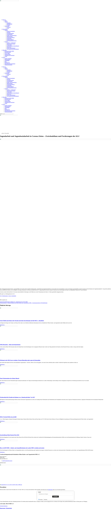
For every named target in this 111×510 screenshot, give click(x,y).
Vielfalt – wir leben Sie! (11, 42)
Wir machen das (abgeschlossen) (13, 49)
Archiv (6, 56)
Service (3, 57)
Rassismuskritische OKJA (11, 40)
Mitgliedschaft (9, 23)
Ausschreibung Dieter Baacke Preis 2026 (9, 435)
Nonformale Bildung (11, 37)
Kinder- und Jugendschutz (12, 35)
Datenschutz (50, 489)
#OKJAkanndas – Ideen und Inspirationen (10, 344)
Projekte (6, 41)
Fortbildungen (7, 62)
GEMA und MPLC (8, 58)
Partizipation (9, 38)
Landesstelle (7, 26)
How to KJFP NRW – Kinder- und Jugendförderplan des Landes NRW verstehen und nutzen (22, 448)
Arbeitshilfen (7, 60)
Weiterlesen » (2, 324)
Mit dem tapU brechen (11, 43)
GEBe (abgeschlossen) (11, 48)
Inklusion (8, 32)
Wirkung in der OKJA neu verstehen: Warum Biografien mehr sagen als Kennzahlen (20, 360)
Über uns (4, 19)
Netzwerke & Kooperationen (10, 63)
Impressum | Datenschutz (6, 508)
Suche (1, 113)
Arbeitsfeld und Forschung (9, 55)
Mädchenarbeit (9, 36)
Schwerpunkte (5, 29)
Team (8, 28)
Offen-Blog (4, 50)
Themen (6, 30)
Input (6, 61)
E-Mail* (39, 492)
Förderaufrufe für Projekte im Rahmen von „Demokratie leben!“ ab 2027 (17, 397)
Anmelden (55, 496)
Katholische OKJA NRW (9, 51)
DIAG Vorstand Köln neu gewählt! (8, 417)
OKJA (6, 20)
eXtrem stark (9, 44)
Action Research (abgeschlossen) (13, 45)
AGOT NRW (7, 53)
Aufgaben (9, 22)
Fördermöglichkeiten (8, 64)
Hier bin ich (9, 46)
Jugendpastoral (9, 34)
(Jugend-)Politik (7, 54)
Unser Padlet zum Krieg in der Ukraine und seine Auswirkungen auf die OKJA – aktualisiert (22, 320)
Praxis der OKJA (8, 52)
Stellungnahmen (8, 59)
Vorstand (8, 24)
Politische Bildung (10, 39)
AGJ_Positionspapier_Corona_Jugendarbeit (8, 295)
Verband (6, 21)
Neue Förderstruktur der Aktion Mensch (9, 378)
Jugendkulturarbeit (10, 33)
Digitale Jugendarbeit (11, 31)
